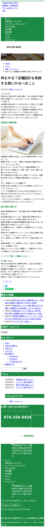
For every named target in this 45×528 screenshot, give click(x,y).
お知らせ (9, 348)
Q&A (7, 343)
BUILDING (14, 356)
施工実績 (8, 32)
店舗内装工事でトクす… (25, 379)
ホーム (7, 18)
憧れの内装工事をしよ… (25, 384)
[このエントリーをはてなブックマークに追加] (6, 286)
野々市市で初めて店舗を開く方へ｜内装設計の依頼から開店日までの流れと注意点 (24, 301)
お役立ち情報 (11, 345)
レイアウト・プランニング (15, 24)
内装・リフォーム (11, 69)
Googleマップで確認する (11, 505)
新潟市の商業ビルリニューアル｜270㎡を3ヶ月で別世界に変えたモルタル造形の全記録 (24, 317)
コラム (7, 37)
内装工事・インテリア (13, 21)
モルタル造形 (10, 26)
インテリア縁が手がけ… (25, 387)
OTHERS (13, 359)
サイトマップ (10, 39)
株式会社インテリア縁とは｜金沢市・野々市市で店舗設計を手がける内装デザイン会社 (23, 312)
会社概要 (8, 29)
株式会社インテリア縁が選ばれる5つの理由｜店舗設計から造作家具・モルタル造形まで (24, 306)
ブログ (7, 34)
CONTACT (8, 50)
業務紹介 (9, 364)
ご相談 (13, 274)
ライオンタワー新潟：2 (22, 321)
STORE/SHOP (15, 361)
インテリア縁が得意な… (25, 382)
